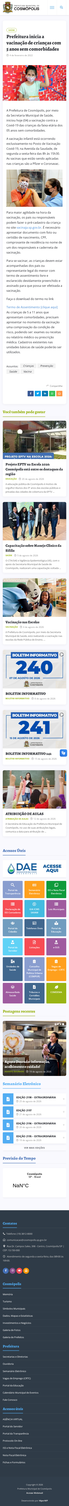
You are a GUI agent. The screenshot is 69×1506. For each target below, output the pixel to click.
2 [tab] (58, 1024)
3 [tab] (60, 1024)
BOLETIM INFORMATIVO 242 (29, 753)
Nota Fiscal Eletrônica (14, 1455)
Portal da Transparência (16, 1433)
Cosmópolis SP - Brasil (34, 1183)
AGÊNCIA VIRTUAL (13, 1419)
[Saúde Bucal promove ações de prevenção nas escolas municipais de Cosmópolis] (34, 1048)
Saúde (11, 30)
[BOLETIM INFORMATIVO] (34, 669)
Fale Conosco (10, 1399)
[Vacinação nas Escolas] (34, 597)
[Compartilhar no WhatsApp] (52, 393)
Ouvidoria (8, 1363)
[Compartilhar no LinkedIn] (45, 393)
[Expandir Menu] (52, 7)
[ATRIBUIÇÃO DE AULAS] (34, 789)
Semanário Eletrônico (14, 1371)
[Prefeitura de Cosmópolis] (21, 7)
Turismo (7, 1301)
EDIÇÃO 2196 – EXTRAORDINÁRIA (36, 1123)
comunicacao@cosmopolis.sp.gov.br (27, 1240)
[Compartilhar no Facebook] (31, 393)
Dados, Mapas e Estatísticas (18, 1315)
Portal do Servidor (13, 1426)
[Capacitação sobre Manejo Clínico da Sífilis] (34, 521)
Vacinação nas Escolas (22, 622)
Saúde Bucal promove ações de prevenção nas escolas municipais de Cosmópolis (32, 1061)
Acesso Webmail (34, 1493)
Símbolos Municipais (14, 1308)
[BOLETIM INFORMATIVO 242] (34, 729)
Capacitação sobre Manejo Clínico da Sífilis (33, 548)
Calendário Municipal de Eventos (20, 1392)
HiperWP (43, 1500)
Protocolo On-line (12, 1440)
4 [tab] (63, 1024)
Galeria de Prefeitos (13, 1337)
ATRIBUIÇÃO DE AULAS (25, 813)
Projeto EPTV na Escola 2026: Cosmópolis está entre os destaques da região (34, 469)
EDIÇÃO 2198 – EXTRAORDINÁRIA (36, 1097)
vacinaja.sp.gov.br (29, 227)
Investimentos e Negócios (17, 1323)
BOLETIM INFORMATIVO (26, 693)
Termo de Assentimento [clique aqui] (32, 307)
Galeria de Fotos (11, 1330)
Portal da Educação (13, 1385)
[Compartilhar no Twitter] (38, 393)
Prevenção (46, 366)
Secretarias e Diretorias (15, 1356)
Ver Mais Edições (34, 1147)
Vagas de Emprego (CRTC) (17, 1378)
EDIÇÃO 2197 (24, 1110)
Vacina (27, 371)
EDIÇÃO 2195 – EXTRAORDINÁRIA (36, 1136)
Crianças (28, 366)
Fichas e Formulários (14, 1462)
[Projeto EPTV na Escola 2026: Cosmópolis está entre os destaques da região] (34, 440)
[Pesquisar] (61, 7)
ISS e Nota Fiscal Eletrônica (17, 1447)
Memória (8, 1294)
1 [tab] (55, 1024)
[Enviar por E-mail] (59, 393)
